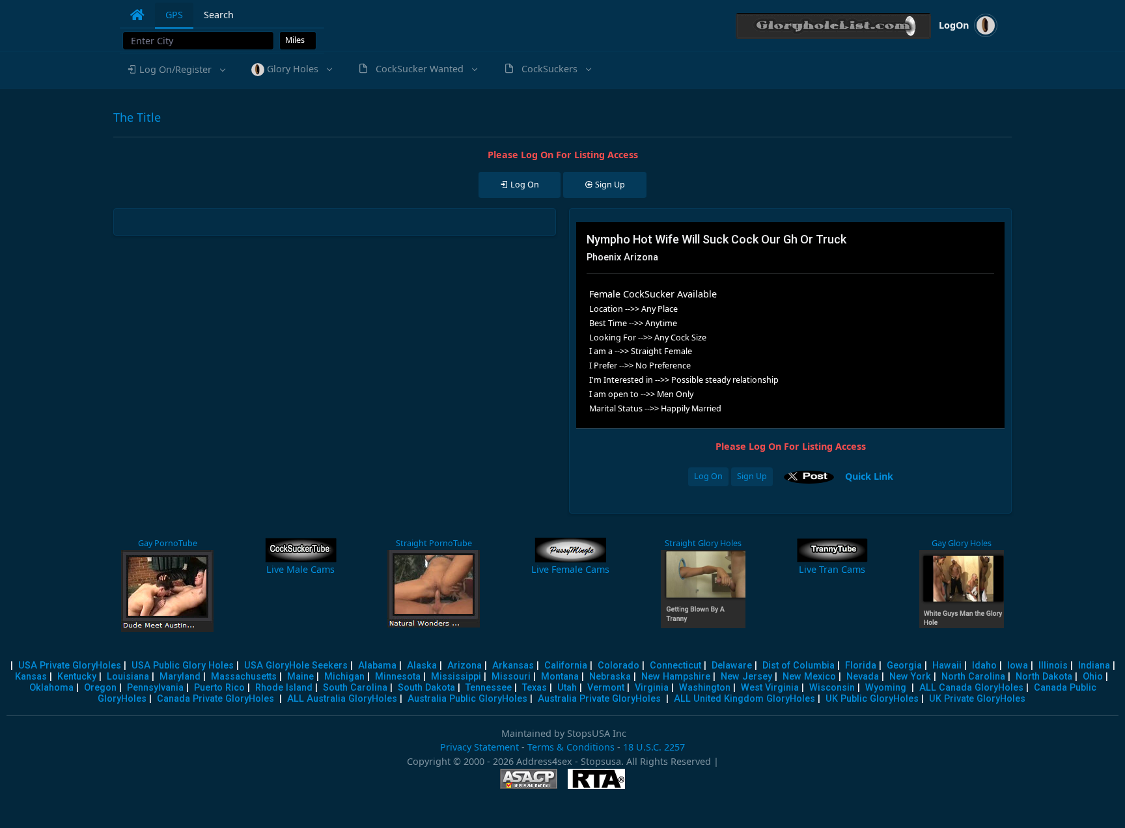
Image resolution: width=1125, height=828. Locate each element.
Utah (567, 687)
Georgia (904, 665)
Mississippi (456, 676)
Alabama (377, 665)
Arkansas (513, 665)
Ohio (1093, 676)
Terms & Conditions (571, 747)
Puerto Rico (219, 687)
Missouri (511, 676)
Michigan (344, 676)
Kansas (31, 676)
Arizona (464, 665)
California (565, 665)
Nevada (862, 676)
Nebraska (610, 676)
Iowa (1017, 665)
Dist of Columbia (798, 665)
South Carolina (355, 687)
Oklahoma (51, 687)
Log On (708, 476)
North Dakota (1044, 676)
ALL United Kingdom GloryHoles (744, 698)
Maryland (180, 676)
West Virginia (770, 687)
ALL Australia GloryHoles (342, 698)
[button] (175, 69)
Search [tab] (219, 14)
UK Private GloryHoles (977, 698)
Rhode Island (283, 687)
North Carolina (973, 676)
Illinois (1053, 665)
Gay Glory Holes (962, 543)
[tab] (137, 15)
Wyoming (885, 687)
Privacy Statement (479, 747)
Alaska (422, 665)
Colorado (618, 665)
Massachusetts (244, 676)
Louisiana (128, 676)
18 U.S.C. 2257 (654, 747)
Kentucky (76, 676)
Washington (704, 687)
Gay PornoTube (167, 543)
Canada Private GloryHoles (215, 698)
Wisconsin (832, 687)
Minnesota (398, 676)
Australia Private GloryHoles (599, 698)
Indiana (1094, 665)
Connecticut (675, 665)
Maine (300, 676)
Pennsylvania (155, 687)
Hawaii (947, 665)
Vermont (605, 687)
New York (910, 676)
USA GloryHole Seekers (296, 665)
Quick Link (869, 475)
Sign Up (752, 476)
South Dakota (426, 687)
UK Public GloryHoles (872, 698)
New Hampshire (675, 676)
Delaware (732, 665)
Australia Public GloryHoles (467, 698)
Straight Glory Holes (703, 543)
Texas (534, 687)
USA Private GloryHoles (69, 665)
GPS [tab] (174, 14)
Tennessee (488, 687)
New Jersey (746, 676)
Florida (860, 665)
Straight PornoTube (434, 543)
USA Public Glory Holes (183, 665)
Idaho (984, 665)
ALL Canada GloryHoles (971, 687)
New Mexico (809, 676)
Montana (560, 676)
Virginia (652, 687)
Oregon (100, 687)
